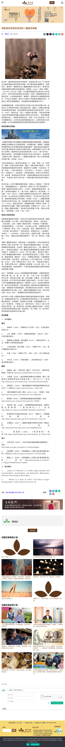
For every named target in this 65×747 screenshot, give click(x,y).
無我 (19, 492)
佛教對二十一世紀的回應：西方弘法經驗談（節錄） (47, 599)
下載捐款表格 (28, 723)
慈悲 (16, 492)
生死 (22, 492)
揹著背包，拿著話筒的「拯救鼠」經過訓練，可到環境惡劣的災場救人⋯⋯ (16, 647)
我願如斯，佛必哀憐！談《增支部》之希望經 (46, 577)
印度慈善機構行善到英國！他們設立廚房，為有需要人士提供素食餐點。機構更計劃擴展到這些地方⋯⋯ (48, 672)
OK (28, 744)
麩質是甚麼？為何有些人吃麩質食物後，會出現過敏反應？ (16, 671)
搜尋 (14, 730)
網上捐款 (19, 723)
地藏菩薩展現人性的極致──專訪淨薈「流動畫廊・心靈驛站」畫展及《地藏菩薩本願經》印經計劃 (17, 578)
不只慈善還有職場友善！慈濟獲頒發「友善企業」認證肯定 (16, 625)
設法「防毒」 (6, 557)
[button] (2, 2)
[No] (63, 742)
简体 (52, 3)
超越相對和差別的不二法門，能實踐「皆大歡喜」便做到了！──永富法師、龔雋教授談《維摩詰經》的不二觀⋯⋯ (48, 648)
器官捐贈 (11, 492)
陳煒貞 (7, 34)
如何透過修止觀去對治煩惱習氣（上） (44, 557)
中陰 (6, 492)
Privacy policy (35, 744)
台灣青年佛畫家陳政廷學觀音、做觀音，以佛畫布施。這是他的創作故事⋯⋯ (48, 625)
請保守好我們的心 (7, 598)
